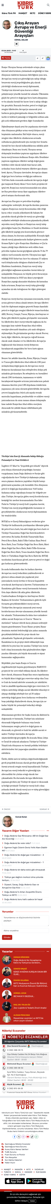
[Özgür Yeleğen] (7, 983)
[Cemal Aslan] (7, 24)
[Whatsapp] (36, 1137)
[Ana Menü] (3, 5)
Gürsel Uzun (20, 993)
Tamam (32, 1201)
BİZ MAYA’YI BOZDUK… (24, 996)
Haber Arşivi (10, 1163)
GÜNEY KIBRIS (10, 1175)
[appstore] (15, 1181)
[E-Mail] (16, 44)
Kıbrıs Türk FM (9, 13)
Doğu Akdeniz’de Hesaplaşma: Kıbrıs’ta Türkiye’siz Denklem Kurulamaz (28, 961)
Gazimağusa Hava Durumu (16, 1147)
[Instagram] (23, 1137)
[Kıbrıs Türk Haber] (25, 5)
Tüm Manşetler (11, 1157)
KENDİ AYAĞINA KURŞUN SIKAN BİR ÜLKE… (30, 973)
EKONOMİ (28, 1172)
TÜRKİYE (7, 1172)
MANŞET (23, 13)
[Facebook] (14, 1137)
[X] (19, 1137)
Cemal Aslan (21, 40)
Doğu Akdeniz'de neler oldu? (17, 843)
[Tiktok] (32, 1137)
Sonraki (43, 809)
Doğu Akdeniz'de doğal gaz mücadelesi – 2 (24, 855)
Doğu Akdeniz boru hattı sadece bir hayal (23, 899)
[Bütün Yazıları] (48, 830)
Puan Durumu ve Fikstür (15, 1155)
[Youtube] (28, 1137)
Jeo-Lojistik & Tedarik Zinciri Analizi (30, 1008)
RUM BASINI (41, 1172)
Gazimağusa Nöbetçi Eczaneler (17, 1144)
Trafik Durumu (10, 1152)
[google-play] (36, 1181)
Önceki (7, 809)
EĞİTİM (22, 1175)
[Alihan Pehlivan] (7, 1018)
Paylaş (7, 58)
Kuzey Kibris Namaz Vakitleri (16, 1149)
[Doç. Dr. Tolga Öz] (7, 1006)
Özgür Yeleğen (21, 980)
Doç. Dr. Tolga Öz (22, 1005)
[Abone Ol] (48, 58)
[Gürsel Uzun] (7, 994)
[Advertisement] (25, 436)
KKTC (32, 13)
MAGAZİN (18, 1169)
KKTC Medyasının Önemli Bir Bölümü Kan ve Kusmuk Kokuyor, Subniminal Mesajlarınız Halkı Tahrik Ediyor (30, 984)
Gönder (7, 937)
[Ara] (48, 5)
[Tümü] (48, 951)
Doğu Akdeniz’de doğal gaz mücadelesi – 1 (24, 862)
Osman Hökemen (21, 957)
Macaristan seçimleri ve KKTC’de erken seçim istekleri (28, 1019)
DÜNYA (18, 1172)
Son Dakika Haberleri (13, 1160)
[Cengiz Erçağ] (7, 971)
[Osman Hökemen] (7, 960)
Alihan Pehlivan (22, 1015)
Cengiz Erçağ (20, 969)
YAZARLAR (39, 1169)
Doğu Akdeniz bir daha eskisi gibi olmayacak (24, 870)
